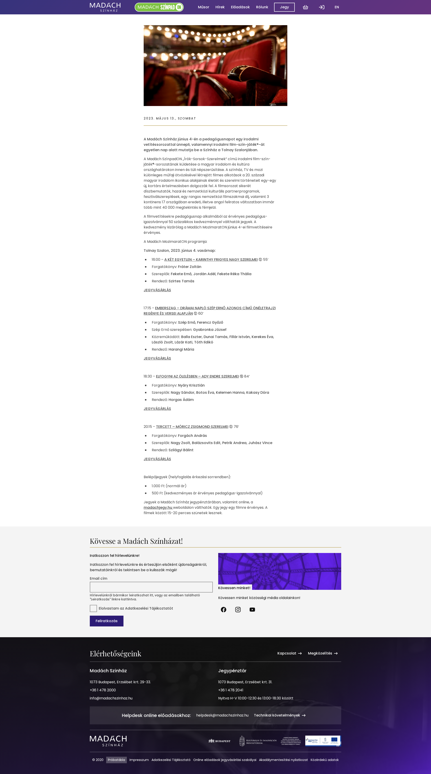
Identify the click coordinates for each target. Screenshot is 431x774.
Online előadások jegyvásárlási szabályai (224, 760)
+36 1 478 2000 (103, 690)
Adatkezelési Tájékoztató (171, 760)
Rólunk (262, 7)
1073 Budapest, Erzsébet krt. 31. (245, 682)
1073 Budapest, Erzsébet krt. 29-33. (120, 682)
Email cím (98, 578)
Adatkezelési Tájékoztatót (149, 608)
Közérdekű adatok (325, 760)
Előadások (240, 7)
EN (337, 7)
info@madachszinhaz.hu (111, 698)
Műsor (203, 7)
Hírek (220, 7)
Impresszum (139, 760)
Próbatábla (116, 760)
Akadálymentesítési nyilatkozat (283, 760)
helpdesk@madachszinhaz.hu (222, 715)
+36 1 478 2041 (230, 690)
